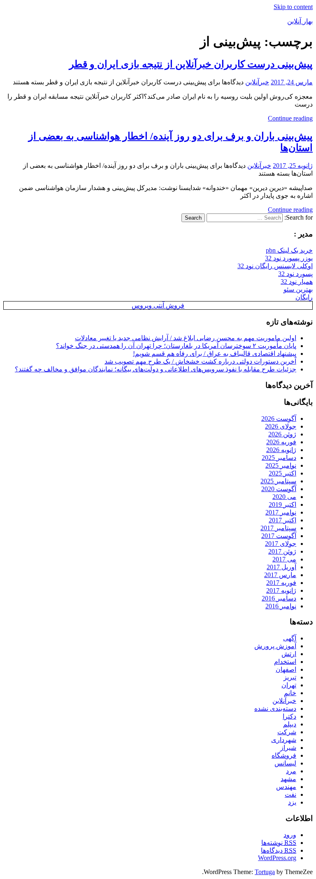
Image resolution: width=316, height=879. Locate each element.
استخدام (285, 661)
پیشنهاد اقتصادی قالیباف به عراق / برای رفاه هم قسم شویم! (214, 353)
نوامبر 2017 (280, 512)
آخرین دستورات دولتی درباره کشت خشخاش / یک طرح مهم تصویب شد (200, 361)
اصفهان (286, 669)
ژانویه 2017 (281, 590)
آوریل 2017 (281, 567)
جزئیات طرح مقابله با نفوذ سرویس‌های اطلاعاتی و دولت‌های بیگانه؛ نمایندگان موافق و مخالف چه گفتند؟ (155, 369)
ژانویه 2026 (281, 449)
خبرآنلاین (257, 82)
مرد (291, 771)
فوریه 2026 (281, 441)
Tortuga (265, 871)
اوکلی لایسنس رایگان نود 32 (275, 265)
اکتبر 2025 (282, 473)
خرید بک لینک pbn (289, 250)
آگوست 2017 (278, 535)
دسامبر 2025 (279, 457)
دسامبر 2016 (279, 598)
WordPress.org (277, 857)
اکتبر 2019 (282, 504)
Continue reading (290, 118)
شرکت (286, 731)
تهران (288, 685)
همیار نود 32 (297, 281)
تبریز (289, 677)
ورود (289, 834)
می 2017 (284, 559)
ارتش (288, 653)
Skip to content (293, 6)
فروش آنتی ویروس (158, 305)
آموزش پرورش (275, 645)
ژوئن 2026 (282, 434)
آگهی (289, 638)
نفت (290, 794)
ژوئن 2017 (282, 551)
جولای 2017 (280, 543)
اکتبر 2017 (282, 520)
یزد (292, 802)
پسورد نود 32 (295, 273)
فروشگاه (284, 755)
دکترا (289, 716)
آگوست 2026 (278, 418)
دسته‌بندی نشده (275, 708)
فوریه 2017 (281, 582)
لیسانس (285, 763)
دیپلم (289, 724)
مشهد (288, 778)
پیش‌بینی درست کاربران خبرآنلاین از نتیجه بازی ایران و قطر (191, 64)
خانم (290, 692)
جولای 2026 (280, 426)
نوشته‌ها (278, 842)
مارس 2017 (280, 574)
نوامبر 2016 (280, 606)
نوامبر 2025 (280, 465)
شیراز (288, 747)
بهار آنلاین (300, 21)
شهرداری (283, 739)
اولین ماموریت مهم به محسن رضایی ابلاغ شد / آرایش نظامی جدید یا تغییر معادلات (185, 337)
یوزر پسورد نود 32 (289, 258)
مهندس (286, 786)
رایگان (304, 297)
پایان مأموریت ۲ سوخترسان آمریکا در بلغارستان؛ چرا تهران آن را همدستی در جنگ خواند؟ (176, 345)
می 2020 (284, 496)
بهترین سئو (298, 289)
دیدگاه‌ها (278, 850)
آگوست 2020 (278, 488)
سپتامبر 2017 (278, 527)
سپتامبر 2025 (278, 481)
